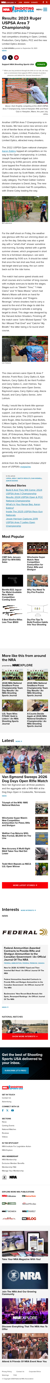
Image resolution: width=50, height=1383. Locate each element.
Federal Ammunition (13, 963)
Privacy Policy (7, 1371)
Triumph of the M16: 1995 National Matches (15, 804)
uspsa (8, 478)
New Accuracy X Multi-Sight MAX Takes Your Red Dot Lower (16, 851)
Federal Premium (29, 963)
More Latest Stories (30, 885)
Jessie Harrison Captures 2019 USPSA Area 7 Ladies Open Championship (22, 522)
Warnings (5, 1375)
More (18, 741)
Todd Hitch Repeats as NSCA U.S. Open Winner (16, 865)
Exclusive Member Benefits (13, 1163)
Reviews (5, 1133)
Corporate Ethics (35, 1371)
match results (24, 478)
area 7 (14, 478)
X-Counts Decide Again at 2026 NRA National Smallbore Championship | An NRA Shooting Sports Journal (37, 720)
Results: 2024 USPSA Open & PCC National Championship (24, 498)
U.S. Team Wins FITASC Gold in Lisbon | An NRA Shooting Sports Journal (10, 718)
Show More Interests (30, 1036)
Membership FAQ (9, 1167)
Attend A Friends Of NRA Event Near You (24, 1361)
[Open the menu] (45, 9)
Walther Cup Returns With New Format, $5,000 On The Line (16, 836)
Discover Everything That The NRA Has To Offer (24, 1328)
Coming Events (8, 1125)
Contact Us (6, 1098)
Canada (41, 963)
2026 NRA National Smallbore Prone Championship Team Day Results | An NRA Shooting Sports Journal (12, 689)
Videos (5, 1136)
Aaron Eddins (9, 151)
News (4, 50)
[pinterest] (16, 56)
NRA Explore (7, 1150)
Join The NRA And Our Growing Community (19, 1293)
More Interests (27, 910)
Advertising (6, 1101)
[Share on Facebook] (4, 56)
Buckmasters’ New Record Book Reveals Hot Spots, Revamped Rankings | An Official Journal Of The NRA (24, 996)
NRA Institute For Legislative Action (16, 1146)
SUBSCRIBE (15, 1070)
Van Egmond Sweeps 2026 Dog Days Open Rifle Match (25, 779)
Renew (26, 2)
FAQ (15, 1375)
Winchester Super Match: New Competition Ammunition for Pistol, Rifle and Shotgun (16, 821)
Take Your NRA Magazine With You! (21, 1259)
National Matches (12, 1016)
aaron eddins (12, 481)
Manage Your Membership (13, 1170)
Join (20, 2)
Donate (34, 2)
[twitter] (10, 56)
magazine (25, 466)
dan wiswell (36, 478)
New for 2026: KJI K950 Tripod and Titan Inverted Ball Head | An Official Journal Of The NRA (24, 970)
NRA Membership (9, 1159)
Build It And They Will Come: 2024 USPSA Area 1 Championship (24, 491)
